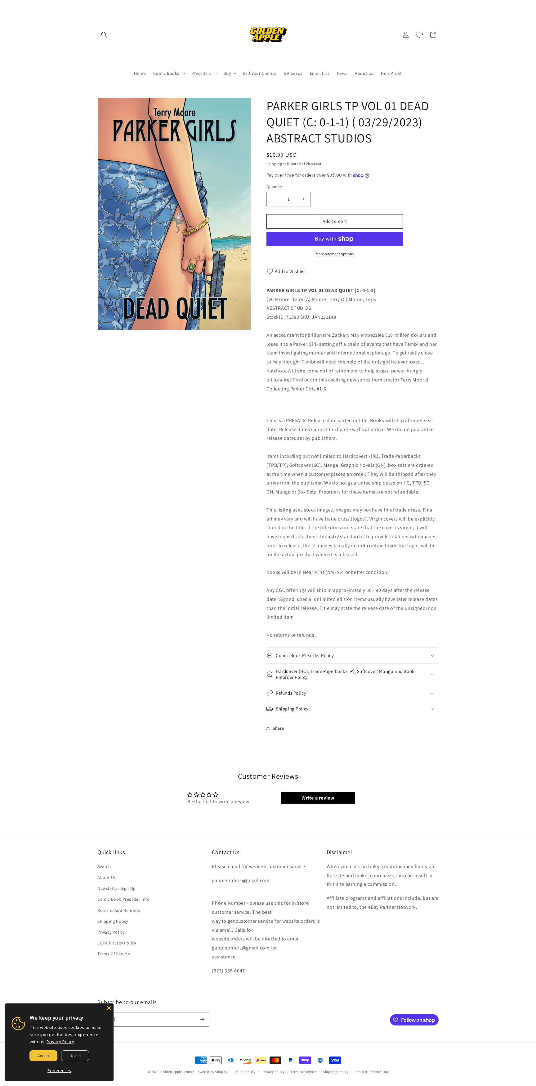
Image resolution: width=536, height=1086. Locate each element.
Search (104, 866)
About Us (106, 877)
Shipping (274, 163)
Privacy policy (272, 1072)
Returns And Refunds (118, 910)
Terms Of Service (113, 954)
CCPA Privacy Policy (116, 943)
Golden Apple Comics (177, 1072)
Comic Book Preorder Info (123, 899)
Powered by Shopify (211, 1072)
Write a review (318, 798)
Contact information (371, 1072)
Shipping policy (336, 1072)
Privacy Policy (110, 932)
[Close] (109, 1008)
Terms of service (304, 1072)
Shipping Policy (112, 921)
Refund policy (245, 1072)
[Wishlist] (419, 35)
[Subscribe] (202, 1019)
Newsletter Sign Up (116, 888)
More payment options (335, 253)
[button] (104, 35)
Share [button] (278, 728)
